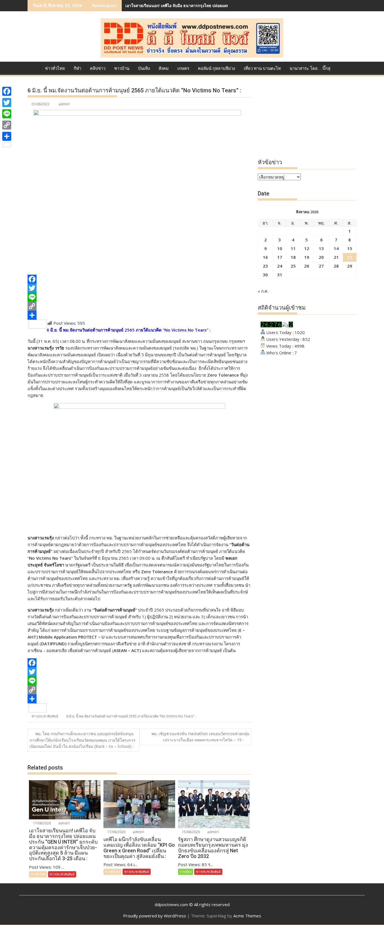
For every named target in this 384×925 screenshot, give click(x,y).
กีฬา (77, 68)
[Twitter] (139, 288)
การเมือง (185, 872)
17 (279, 257)
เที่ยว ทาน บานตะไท (262, 68)
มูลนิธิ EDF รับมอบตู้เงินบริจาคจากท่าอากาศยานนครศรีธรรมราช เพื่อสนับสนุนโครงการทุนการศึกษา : (212, 5)
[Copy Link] (139, 306)
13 (321, 248)
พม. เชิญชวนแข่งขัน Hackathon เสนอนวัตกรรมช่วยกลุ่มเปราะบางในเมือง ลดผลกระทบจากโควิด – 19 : (200, 736)
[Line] (139, 297)
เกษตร (183, 68)
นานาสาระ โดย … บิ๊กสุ (310, 68)
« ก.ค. (263, 291)
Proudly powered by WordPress (154, 916)
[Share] (139, 315)
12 (306, 248)
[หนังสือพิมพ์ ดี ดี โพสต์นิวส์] (33, 67)
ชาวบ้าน (121, 68)
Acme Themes (247, 916)
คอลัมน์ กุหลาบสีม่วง (216, 68)
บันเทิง (144, 68)
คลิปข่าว (97, 68)
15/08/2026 (190, 832)
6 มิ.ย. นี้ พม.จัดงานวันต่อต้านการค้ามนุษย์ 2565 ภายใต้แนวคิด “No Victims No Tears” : (131, 716)
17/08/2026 (41, 823)
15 (349, 248)
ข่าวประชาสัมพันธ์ (44, 716)
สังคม (164, 68)
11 (293, 248)
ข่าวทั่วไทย (55, 68)
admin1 (64, 104)
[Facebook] (139, 279)
